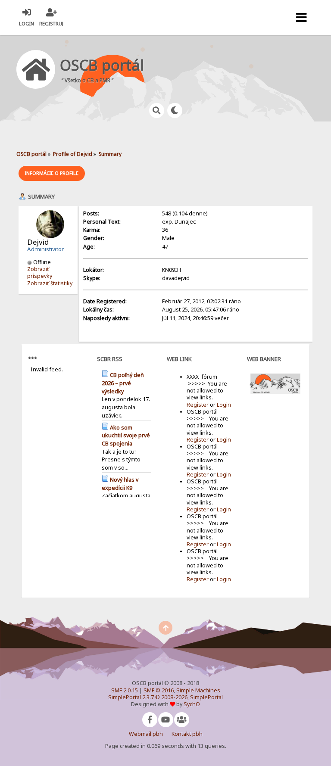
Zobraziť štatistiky (49, 283)
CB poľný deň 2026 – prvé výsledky (123, 383)
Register (198, 404)
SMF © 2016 (159, 690)
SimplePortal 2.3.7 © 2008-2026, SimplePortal (165, 697)
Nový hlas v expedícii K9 (120, 484)
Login (224, 404)
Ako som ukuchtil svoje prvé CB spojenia (126, 435)
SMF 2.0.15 (124, 690)
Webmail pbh (146, 734)
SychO (192, 704)
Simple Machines (198, 690)
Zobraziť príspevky (39, 272)
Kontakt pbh (187, 734)
